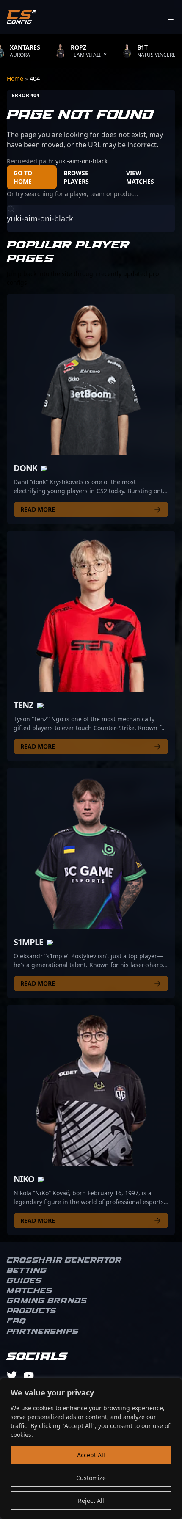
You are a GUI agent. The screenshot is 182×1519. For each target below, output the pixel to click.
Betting (27, 1270)
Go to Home (23, 177)
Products (31, 1311)
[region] (91, 1448)
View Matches (140, 177)
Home (16, 78)
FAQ (16, 1321)
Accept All (91, 1455)
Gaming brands (47, 1301)
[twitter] (12, 1375)
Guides (24, 1281)
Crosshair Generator (64, 1260)
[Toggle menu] (168, 17)
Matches (29, 1291)
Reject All (91, 1501)
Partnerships (43, 1331)
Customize (91, 1478)
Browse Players (76, 177)
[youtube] (29, 1375)
